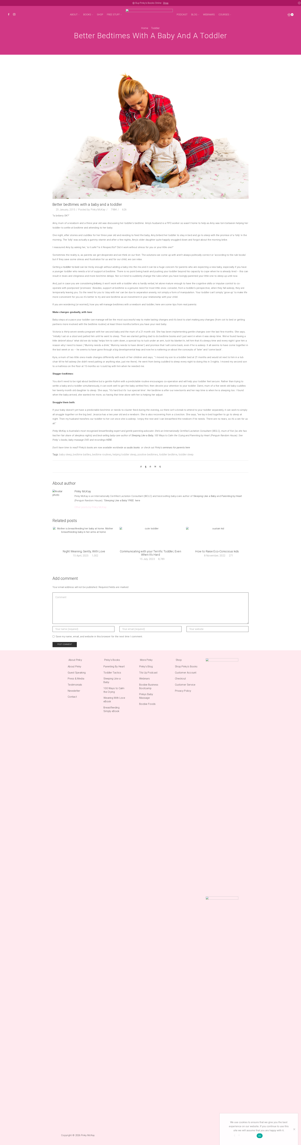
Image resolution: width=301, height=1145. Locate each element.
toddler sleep (186, 454)
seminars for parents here (177, 447)
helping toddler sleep (124, 454)
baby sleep (65, 454)
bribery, (97, 283)
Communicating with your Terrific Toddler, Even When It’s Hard (150, 553)
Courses (224, 14)
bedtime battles (82, 454)
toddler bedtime (168, 454)
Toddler (155, 28)
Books (87, 14)
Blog (194, 14)
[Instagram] (14, 14)
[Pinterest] (150, 466)
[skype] (159, 466)
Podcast (182, 14)
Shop (166, 3)
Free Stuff (113, 14)
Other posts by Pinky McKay (90, 507)
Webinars (209, 14)
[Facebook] (9, 14)
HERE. (109, 439)
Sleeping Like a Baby (142, 435)
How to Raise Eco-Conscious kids (217, 551)
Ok (259, 1136)
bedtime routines (101, 454)
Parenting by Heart (232, 496)
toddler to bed (71, 267)
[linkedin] (155, 466)
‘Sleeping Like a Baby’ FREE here (122, 500)
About (74, 14)
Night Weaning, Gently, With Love (84, 551)
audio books (133, 447)
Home (144, 28)
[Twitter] (141, 466)
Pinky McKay (98, 209)
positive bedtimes (147, 454)
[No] (294, 1129)
